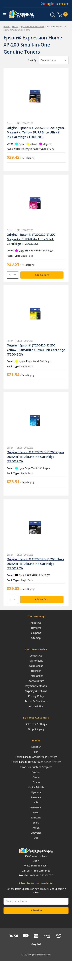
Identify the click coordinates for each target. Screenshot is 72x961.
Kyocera (36, 792)
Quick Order (36, 665)
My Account (36, 660)
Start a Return (36, 680)
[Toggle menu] (4, 14)
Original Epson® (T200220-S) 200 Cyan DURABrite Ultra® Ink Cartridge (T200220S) (35, 456)
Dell (36, 837)
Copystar (36, 832)
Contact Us (36, 655)
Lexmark (36, 797)
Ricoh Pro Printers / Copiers (36, 767)
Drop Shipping (36, 729)
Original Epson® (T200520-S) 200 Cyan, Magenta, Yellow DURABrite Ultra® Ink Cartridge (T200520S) (36, 132)
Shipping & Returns (36, 691)
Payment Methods (36, 686)
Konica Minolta (36, 787)
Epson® (36, 746)
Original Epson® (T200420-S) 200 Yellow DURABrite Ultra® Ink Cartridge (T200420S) (36, 349)
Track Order (36, 675)
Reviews (36, 627)
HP (36, 751)
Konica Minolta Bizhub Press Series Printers (36, 762)
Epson (36, 782)
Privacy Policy (36, 696)
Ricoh (36, 812)
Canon (36, 777)
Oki (36, 802)
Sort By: (32, 60)
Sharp (36, 822)
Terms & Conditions (36, 701)
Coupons (36, 632)
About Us (36, 622)
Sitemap (36, 637)
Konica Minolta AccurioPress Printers (36, 756)
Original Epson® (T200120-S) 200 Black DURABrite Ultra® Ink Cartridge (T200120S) (35, 563)
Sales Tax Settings (36, 724)
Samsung (36, 817)
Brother (36, 772)
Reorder (36, 670)
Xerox (36, 827)
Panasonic (36, 807)
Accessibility (36, 706)
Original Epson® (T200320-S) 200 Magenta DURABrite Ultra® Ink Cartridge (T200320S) (31, 239)
